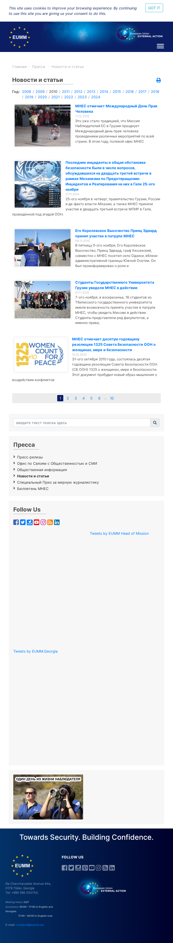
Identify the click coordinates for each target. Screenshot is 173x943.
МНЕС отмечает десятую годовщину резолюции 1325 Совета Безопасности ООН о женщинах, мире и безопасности (114, 344)
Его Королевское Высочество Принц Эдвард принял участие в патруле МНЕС (116, 233)
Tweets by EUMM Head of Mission (119, 533)
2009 (40, 91)
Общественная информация (42, 469)
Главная (19, 66)
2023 (82, 97)
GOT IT (154, 8)
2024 (95, 97)
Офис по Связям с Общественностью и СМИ (57, 463)
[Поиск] (155, 422)
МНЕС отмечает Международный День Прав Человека (116, 109)
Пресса (39, 66)
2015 (117, 91)
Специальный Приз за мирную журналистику (58, 482)
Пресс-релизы (30, 457)
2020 (42, 97)
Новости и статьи (68, 66)
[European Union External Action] (100, 888)
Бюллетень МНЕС (33, 488)
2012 (78, 91)
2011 (66, 91)
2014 (104, 91)
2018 (155, 91)
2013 (91, 91)
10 (112, 398)
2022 (68, 97)
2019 (29, 97)
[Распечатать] (158, 80)
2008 (26, 91)
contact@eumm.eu (30, 925)
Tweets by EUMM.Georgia (35, 651)
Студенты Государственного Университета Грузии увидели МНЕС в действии (114, 285)
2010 (53, 91)
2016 (129, 91)
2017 (142, 91)
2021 (55, 97)
